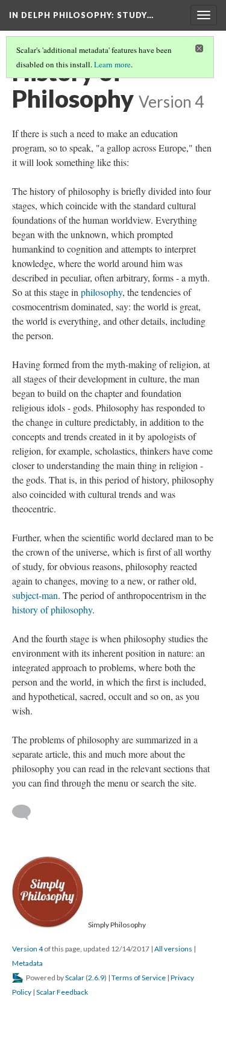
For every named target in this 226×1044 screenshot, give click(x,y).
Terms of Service (138, 977)
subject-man (35, 595)
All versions (173, 948)
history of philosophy (52, 609)
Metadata (27, 963)
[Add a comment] (27, 812)
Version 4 (27, 948)
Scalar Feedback (62, 991)
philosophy (101, 292)
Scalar (74, 977)
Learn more (112, 64)
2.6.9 (96, 977)
